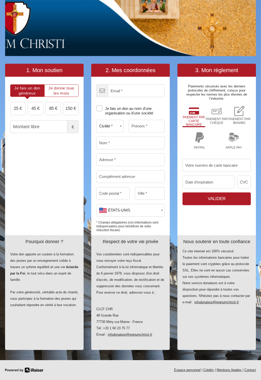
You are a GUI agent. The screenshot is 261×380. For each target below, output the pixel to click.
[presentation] (27, 91)
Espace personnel (187, 370)
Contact (250, 370)
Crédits (208, 370)
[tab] (27, 90)
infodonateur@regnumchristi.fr (130, 334)
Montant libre (73, 126)
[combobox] (110, 126)
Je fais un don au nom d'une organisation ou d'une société (129, 110)
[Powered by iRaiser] (24, 370)
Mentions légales (229, 370)
